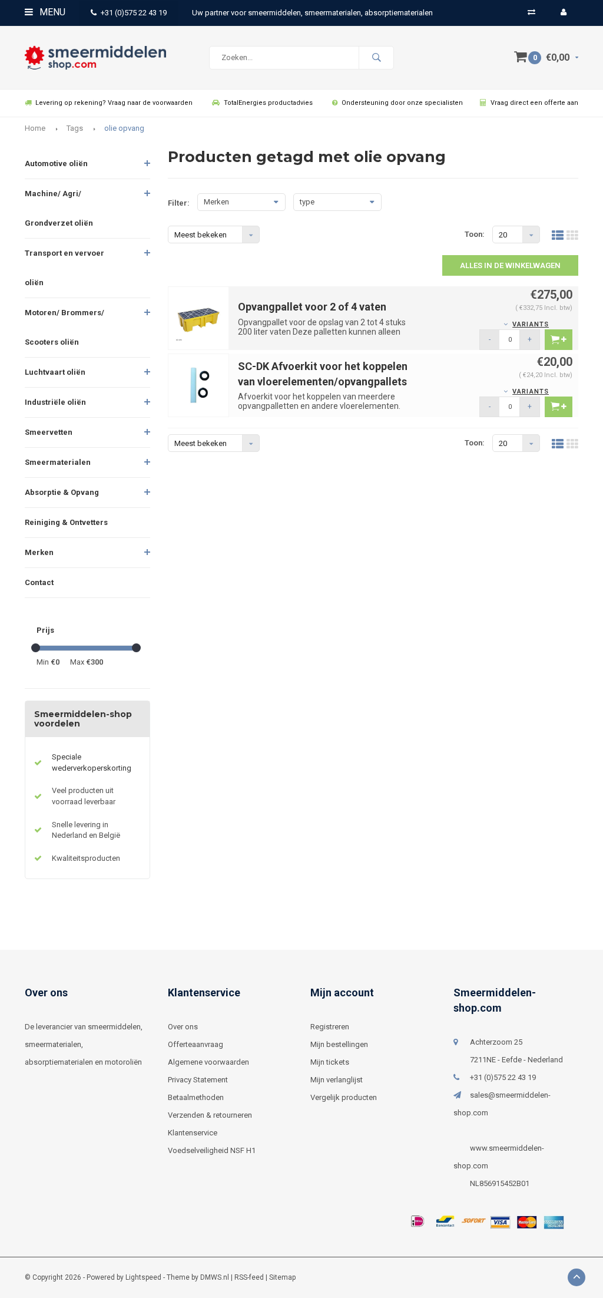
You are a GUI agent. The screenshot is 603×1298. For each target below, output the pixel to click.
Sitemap (282, 1277)
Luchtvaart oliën (55, 372)
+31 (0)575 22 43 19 (134, 12)
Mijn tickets (329, 1062)
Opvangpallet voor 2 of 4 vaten (312, 306)
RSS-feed (249, 1277)
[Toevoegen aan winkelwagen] (558, 339)
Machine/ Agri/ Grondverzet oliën (59, 208)
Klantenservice (192, 1132)
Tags (75, 128)
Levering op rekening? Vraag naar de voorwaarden (114, 103)
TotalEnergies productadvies (268, 103)
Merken (39, 552)
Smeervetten (48, 432)
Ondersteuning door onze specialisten (402, 103)
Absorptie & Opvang (62, 492)
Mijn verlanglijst (336, 1079)
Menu (51, 12)
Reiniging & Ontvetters (66, 522)
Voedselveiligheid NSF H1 (212, 1150)
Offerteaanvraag (195, 1044)
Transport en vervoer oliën (64, 268)
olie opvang (124, 128)
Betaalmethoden (196, 1097)
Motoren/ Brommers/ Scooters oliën (64, 327)
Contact (39, 582)
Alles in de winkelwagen (510, 265)
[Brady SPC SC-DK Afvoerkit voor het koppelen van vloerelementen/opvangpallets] (198, 385)
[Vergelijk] (531, 12)
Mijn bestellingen (339, 1044)
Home (35, 128)
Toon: (475, 234)
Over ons (183, 1026)
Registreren (329, 1026)
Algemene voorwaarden (208, 1062)
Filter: (179, 203)
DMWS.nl (214, 1277)
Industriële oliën (55, 402)
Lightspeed (143, 1277)
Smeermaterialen (58, 462)
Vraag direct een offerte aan (534, 103)
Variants (530, 324)
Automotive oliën (56, 163)
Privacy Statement (198, 1079)
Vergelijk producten (343, 1097)
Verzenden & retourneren (210, 1115)
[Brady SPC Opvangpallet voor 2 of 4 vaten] (198, 317)
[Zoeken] (376, 58)
